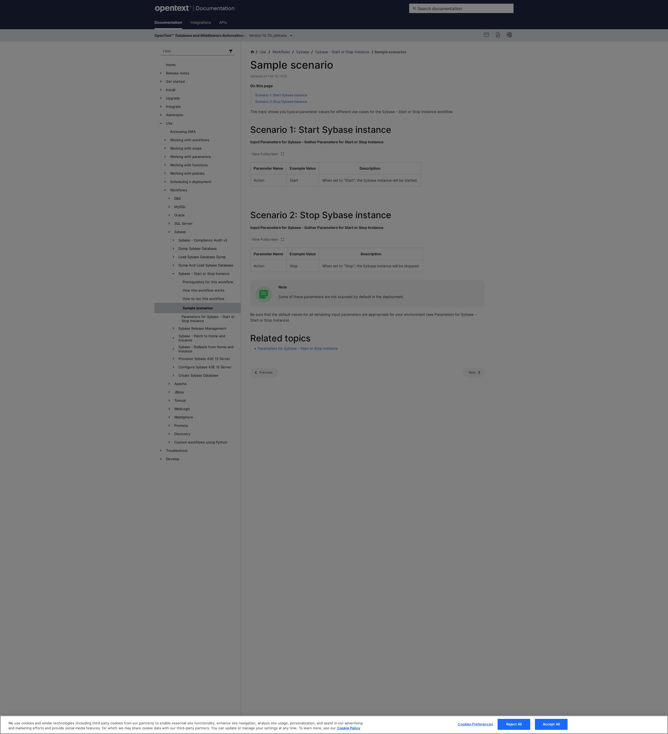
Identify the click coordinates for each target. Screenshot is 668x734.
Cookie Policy (348, 728)
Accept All (551, 724)
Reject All (514, 724)
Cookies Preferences (475, 724)
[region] (334, 724)
